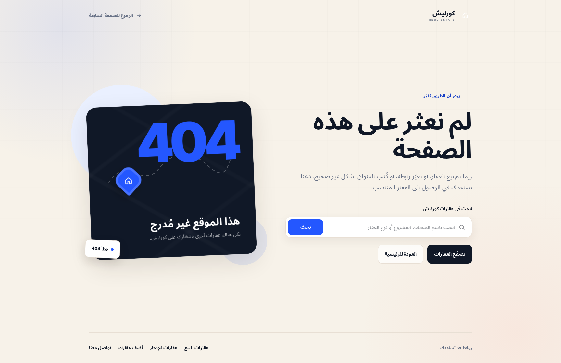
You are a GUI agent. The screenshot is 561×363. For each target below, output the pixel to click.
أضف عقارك (130, 347)
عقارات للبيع (196, 347)
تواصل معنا (100, 347)
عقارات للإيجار (163, 347)
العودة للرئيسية (401, 254)
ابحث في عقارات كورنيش (447, 208)
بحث (305, 227)
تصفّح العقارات (449, 254)
